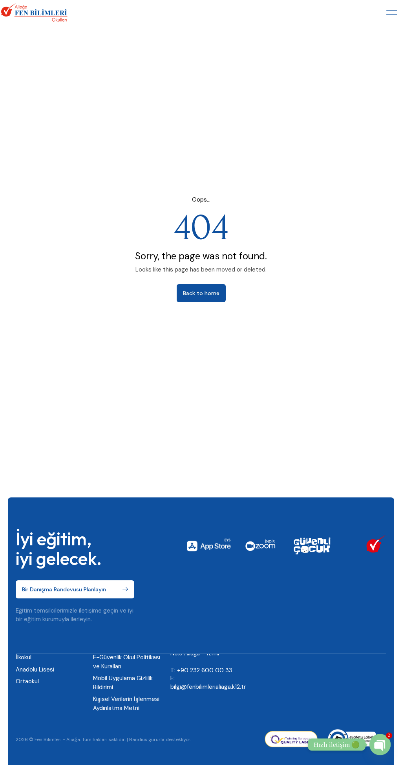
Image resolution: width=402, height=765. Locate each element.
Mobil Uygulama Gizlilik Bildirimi (123, 682)
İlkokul (23, 657)
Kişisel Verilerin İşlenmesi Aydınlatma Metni (126, 703)
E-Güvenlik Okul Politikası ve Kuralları (126, 661)
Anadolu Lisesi (35, 669)
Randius (138, 739)
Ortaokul (27, 681)
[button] (392, 12)
